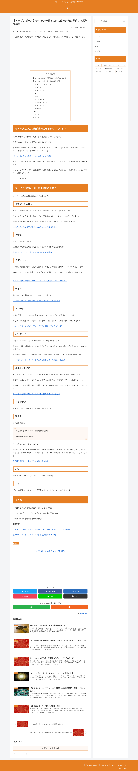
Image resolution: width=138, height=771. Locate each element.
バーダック (40, 99)
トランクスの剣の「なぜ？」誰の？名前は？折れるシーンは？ (36, 394)
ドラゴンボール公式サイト (118, 765)
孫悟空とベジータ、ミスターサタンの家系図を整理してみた (35, 535)
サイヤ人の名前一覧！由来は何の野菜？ (48, 81)
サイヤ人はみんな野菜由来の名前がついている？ (51, 78)
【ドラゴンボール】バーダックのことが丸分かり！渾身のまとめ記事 (39, 360)
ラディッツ (40, 90)
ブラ (38, 114)
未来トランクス (42, 102)
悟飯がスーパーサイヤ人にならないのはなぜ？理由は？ (34, 252)
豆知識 (97, 51)
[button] (124, 21)
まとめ (37, 117)
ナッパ (39, 93)
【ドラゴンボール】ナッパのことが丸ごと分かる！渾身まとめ (36, 301)
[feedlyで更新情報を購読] (31, 607)
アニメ (97, 37)
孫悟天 (39, 108)
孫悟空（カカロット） (44, 84)
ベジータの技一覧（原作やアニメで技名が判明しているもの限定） (38, 326)
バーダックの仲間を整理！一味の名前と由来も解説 (32, 156)
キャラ (16, 543)
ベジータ (40, 96)
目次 (47, 74)
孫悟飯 (39, 87)
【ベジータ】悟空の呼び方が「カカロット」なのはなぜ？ (35, 227)
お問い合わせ (104, 765)
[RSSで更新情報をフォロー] (69, 607)
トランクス (40, 105)
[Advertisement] (50, 54)
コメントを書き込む (50, 748)
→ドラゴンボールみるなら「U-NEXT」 (50, 551)
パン (38, 111)
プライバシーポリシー (92, 765)
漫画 (96, 46)
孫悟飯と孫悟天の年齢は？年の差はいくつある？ (31, 461)
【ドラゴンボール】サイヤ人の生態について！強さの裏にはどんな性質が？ (41, 529)
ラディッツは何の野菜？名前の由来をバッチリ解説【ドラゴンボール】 (40, 281)
